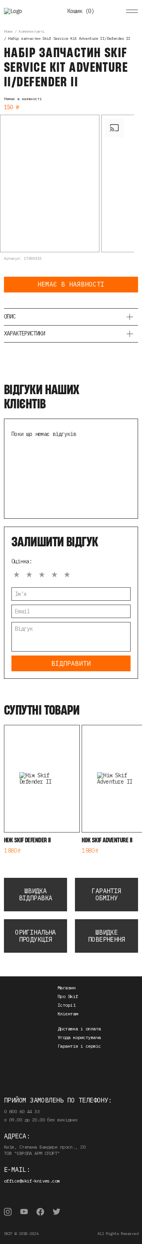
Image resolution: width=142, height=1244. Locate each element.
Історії (66, 1005)
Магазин (66, 988)
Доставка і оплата (79, 1029)
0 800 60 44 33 (21, 1111)
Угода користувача (79, 1037)
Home (8, 31)
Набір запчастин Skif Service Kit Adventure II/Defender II (69, 38)
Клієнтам (68, 1014)
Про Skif (68, 996)
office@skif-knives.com (32, 1181)
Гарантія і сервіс (79, 1046)
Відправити (71, 663)
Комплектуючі (31, 31)
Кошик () (80, 11)
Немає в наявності (71, 284)
